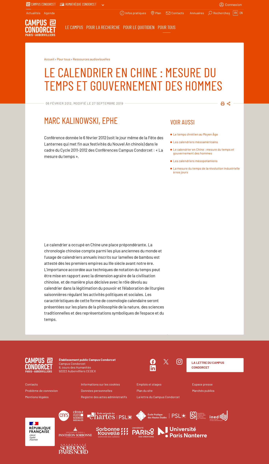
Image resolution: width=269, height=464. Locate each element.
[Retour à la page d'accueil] (40, 28)
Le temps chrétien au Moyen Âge (195, 134)
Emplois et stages (149, 384)
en (241, 13)
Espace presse (202, 384)
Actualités (33, 13)
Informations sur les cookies (100, 384)
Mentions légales (37, 397)
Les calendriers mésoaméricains (195, 142)
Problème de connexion (41, 390)
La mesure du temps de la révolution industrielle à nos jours (206, 170)
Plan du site (145, 390)
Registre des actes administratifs (104, 397)
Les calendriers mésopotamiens (195, 161)
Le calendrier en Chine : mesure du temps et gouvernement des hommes (203, 151)
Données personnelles (96, 390)
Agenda (49, 13)
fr (235, 13)
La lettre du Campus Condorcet (208, 365)
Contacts (31, 384)
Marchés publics (203, 390)
